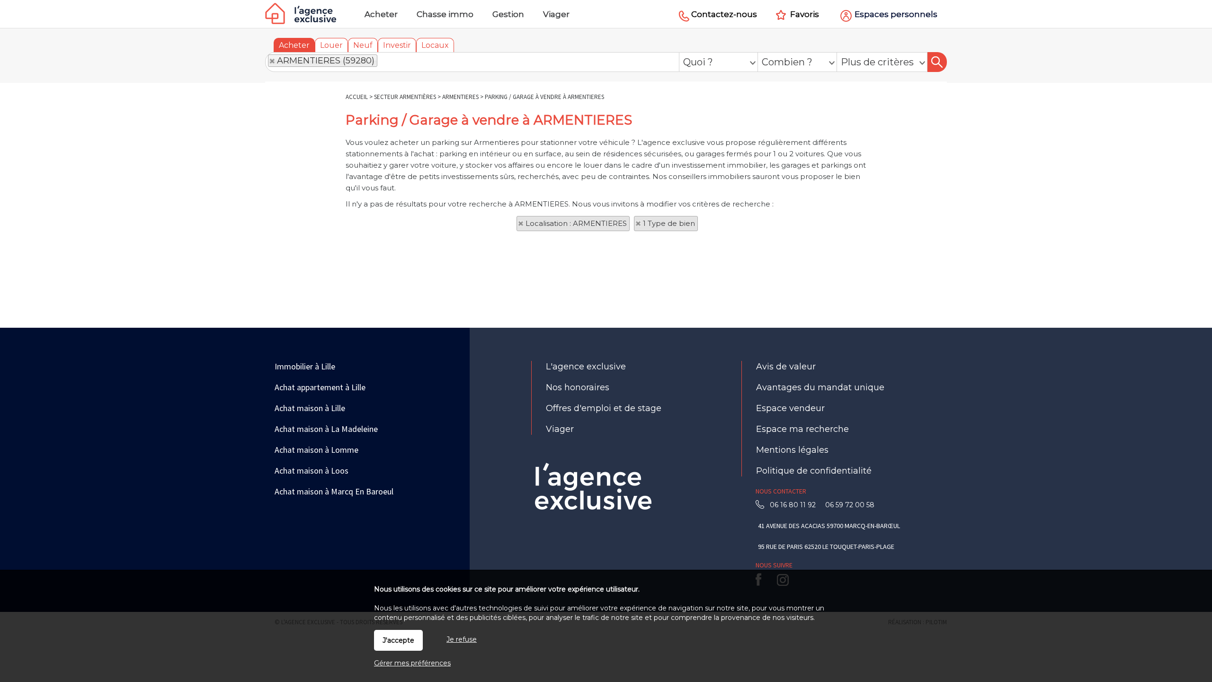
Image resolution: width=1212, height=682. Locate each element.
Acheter (294, 45)
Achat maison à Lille (310, 408)
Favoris (804, 14)
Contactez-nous (724, 14)
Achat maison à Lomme (316, 449)
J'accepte (398, 640)
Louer (331, 45)
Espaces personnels (896, 14)
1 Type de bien (669, 223)
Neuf (363, 45)
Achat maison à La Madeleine (326, 428)
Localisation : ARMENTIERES (576, 223)
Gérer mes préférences (412, 663)
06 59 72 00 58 (847, 505)
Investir (397, 45)
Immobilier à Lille (305, 366)
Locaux (435, 45)
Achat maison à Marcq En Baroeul (334, 491)
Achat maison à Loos (311, 470)
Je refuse (461, 639)
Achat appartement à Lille (320, 387)
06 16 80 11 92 (795, 505)
